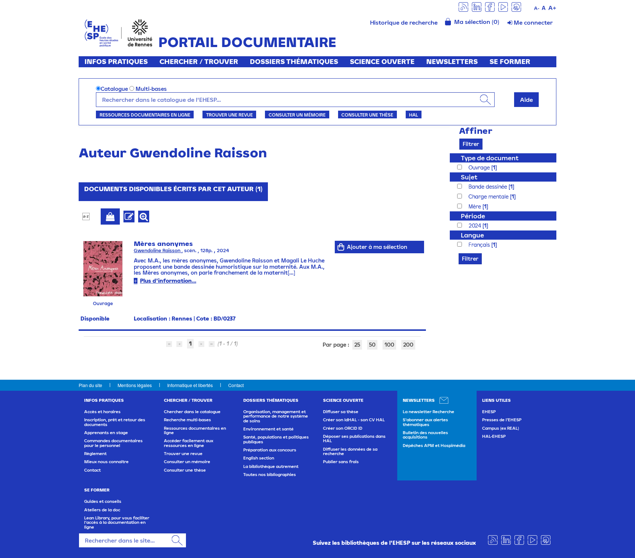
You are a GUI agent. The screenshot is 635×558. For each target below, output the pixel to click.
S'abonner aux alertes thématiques (425, 422)
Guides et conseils (102, 501)
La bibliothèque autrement (270, 466)
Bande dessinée (489, 186)
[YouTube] (503, 6)
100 (389, 344)
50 (372, 344)
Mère (475, 206)
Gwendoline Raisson (158, 250)
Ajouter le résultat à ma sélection (110, 216)
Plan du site (90, 385)
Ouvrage (480, 167)
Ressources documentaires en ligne (145, 114)
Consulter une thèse (367, 114)
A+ (552, 7)
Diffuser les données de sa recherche (350, 451)
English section (258, 458)
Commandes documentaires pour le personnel (113, 443)
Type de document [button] (490, 157)
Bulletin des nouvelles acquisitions (425, 434)
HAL (413, 114)
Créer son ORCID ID (342, 428)
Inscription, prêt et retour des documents (114, 422)
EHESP (489, 411)
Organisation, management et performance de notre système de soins (275, 416)
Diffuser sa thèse (340, 411)
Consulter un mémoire (297, 114)
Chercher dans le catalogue (192, 411)
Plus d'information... (168, 281)
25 (357, 344)
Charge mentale (489, 196)
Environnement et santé (268, 429)
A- (536, 8)
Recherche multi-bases (187, 420)
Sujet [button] (469, 177)
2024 (475, 225)
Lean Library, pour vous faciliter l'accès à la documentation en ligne (116, 522)
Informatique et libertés (190, 385)
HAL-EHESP (494, 436)
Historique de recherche (404, 22)
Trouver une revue (229, 114)
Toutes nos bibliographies (269, 474)
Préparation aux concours (269, 450)
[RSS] (463, 6)
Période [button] (473, 215)
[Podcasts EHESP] (516, 6)
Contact (236, 385)
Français (480, 245)
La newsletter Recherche (428, 411)
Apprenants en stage (106, 432)
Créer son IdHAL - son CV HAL (354, 420)
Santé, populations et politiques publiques (276, 439)
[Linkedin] (476, 6)
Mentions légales (135, 385)
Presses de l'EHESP (501, 420)
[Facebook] (490, 6)
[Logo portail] (118, 32)
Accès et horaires (102, 411)
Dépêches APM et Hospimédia (434, 445)
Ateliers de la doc (102, 510)
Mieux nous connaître (106, 461)
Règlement (95, 453)
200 (408, 344)
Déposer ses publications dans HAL (354, 438)
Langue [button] (472, 235)
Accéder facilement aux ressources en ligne (188, 443)
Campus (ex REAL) (500, 428)
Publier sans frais (341, 461)
